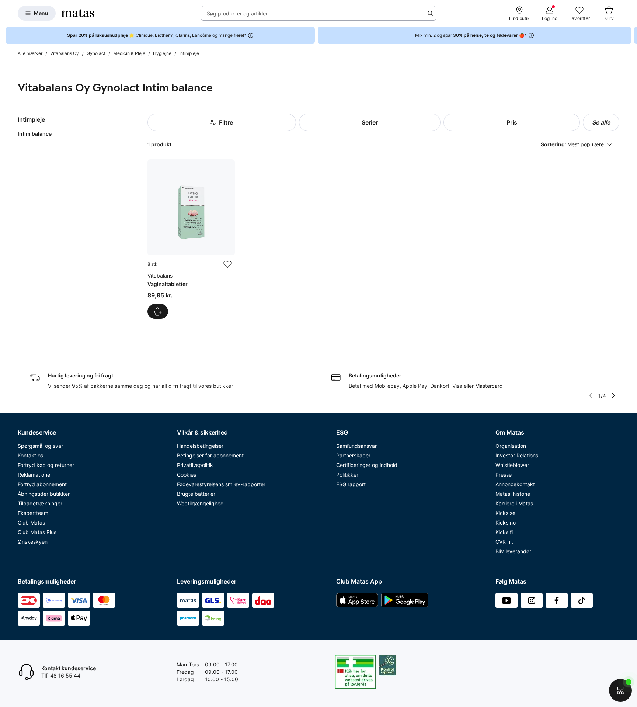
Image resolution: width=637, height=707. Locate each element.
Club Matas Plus (37, 532)
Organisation (510, 446)
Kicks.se (505, 513)
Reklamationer (35, 474)
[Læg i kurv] (157, 311)
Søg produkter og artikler (237, 13)
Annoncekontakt (515, 484)
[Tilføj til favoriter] (227, 264)
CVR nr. (504, 542)
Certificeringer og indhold (366, 465)
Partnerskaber (353, 455)
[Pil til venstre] (591, 395)
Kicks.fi (504, 532)
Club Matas (31, 522)
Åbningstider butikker (44, 494)
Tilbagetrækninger (40, 503)
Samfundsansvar (356, 446)
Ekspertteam (33, 513)
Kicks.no (505, 522)
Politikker (347, 474)
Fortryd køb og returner (46, 465)
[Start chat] (620, 690)
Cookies (186, 474)
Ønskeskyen (33, 542)
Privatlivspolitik (195, 465)
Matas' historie (512, 494)
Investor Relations (516, 455)
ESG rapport (351, 484)
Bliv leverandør (513, 551)
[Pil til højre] (631, 35)
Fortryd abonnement (42, 484)
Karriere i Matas (514, 503)
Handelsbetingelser (200, 446)
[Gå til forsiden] (78, 13)
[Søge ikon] (430, 13)
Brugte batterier (196, 494)
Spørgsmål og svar (40, 446)
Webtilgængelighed (200, 503)
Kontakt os (30, 455)
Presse (503, 474)
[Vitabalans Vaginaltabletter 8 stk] (191, 239)
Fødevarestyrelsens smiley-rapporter (221, 484)
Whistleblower (512, 465)
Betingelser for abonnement (210, 455)
